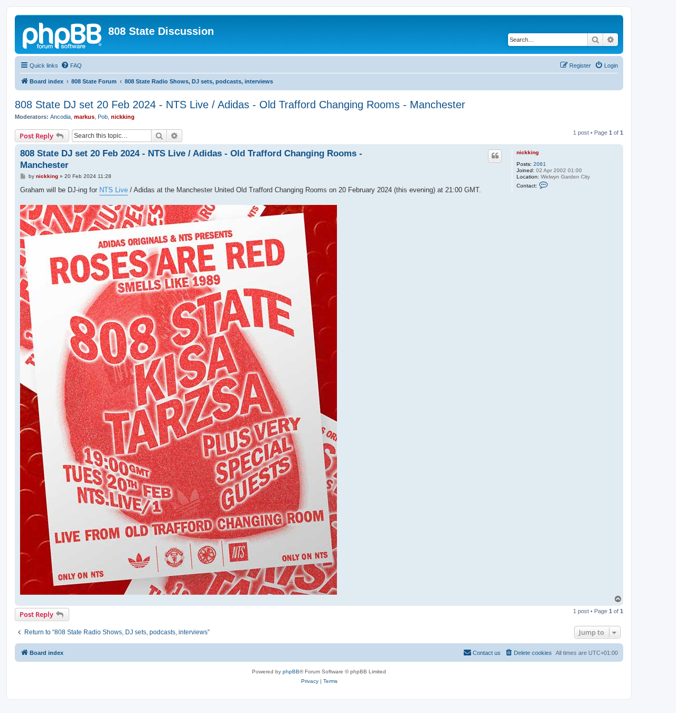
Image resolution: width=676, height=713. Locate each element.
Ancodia (60, 117)
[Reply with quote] (495, 155)
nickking (123, 117)
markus (84, 117)
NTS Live (113, 190)
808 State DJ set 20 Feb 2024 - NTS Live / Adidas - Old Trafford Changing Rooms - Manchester (240, 104)
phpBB (291, 671)
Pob (103, 117)
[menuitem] (71, 65)
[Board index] (62, 34)
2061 (539, 164)
